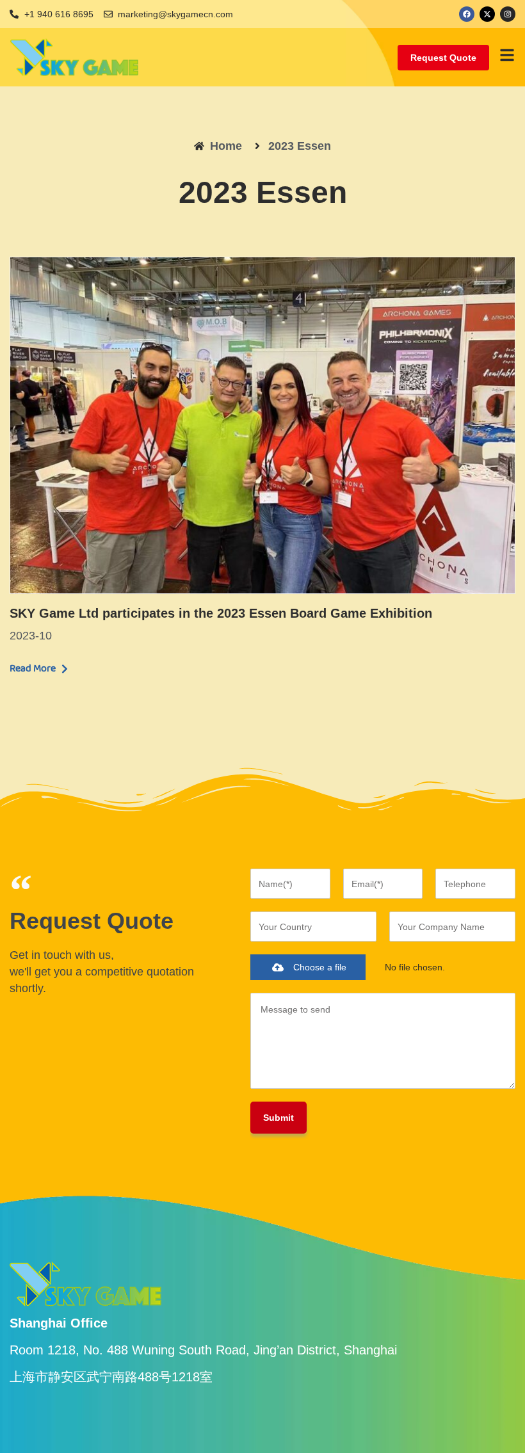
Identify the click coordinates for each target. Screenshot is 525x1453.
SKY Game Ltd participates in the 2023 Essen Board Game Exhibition (221, 613)
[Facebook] (466, 14)
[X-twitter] (487, 14)
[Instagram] (507, 14)
